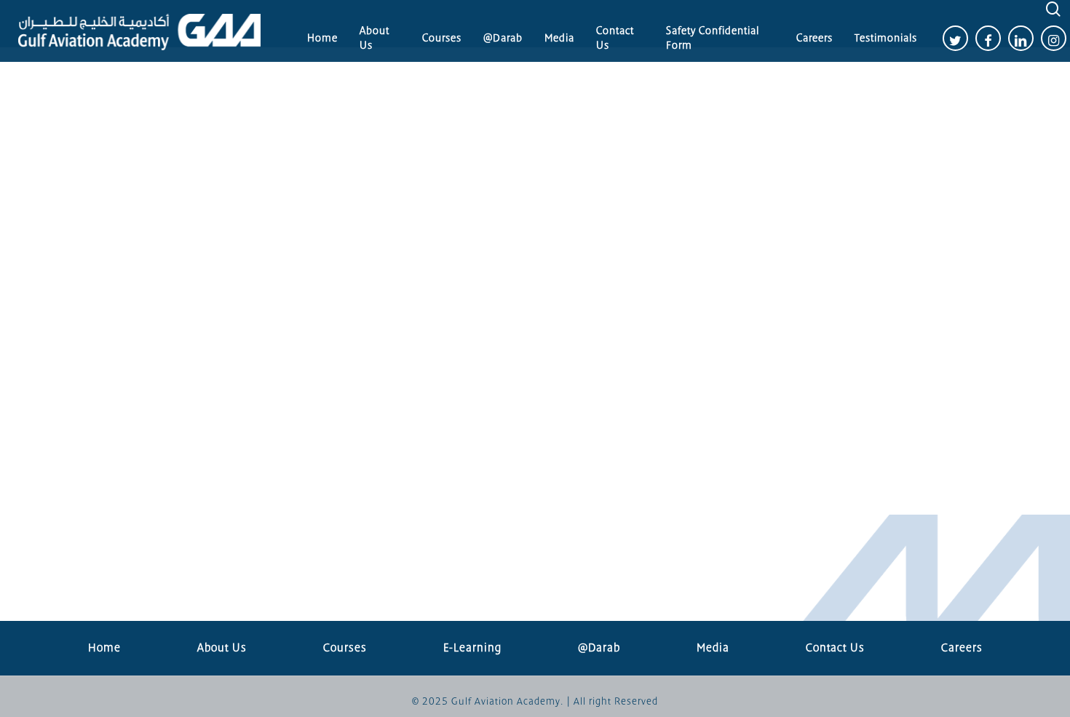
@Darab (599, 647)
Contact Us (835, 647)
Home (104, 647)
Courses (345, 647)
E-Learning (472, 647)
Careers (962, 647)
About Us (222, 647)
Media (713, 647)
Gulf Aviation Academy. (507, 701)
